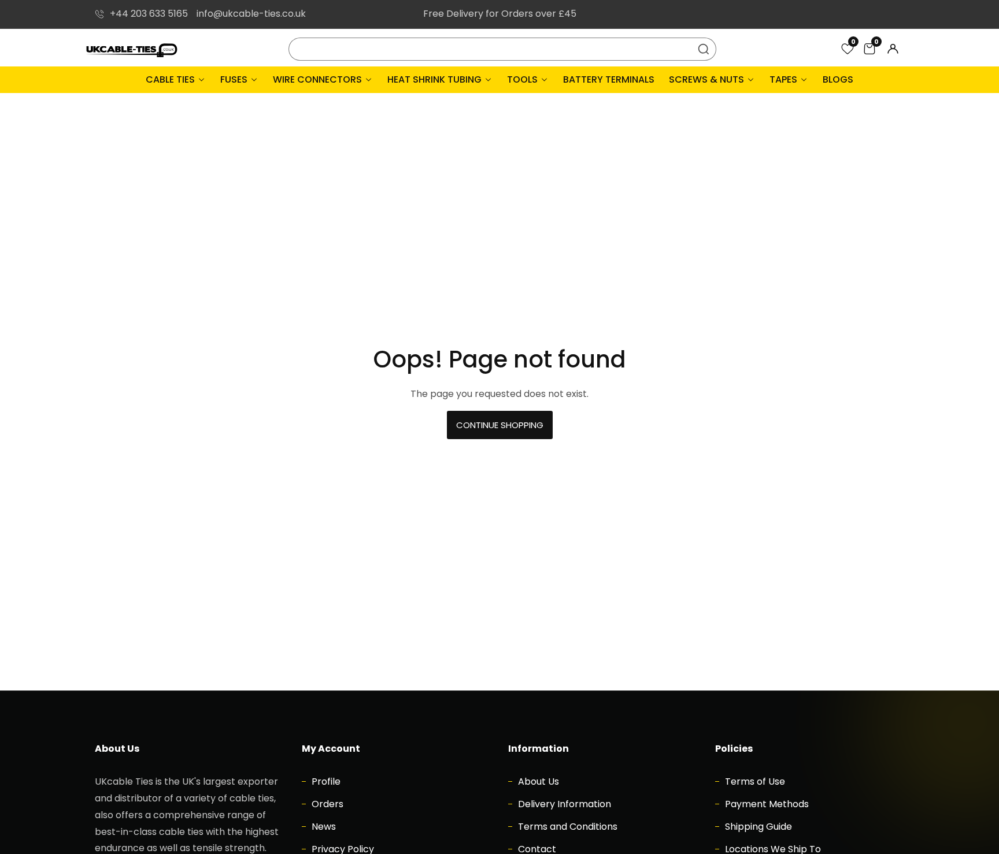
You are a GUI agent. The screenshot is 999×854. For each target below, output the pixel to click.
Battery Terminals (608, 79)
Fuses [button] (235, 79)
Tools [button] (523, 79)
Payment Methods (766, 804)
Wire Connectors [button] (318, 79)
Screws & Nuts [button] (707, 79)
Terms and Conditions (566, 826)
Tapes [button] (784, 79)
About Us (537, 781)
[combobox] (502, 49)
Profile (325, 781)
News (322, 826)
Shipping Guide (757, 826)
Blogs (838, 79)
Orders (326, 804)
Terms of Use (754, 781)
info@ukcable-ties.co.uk (251, 13)
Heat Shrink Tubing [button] (435, 79)
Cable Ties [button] (171, 79)
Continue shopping (499, 425)
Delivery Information (563, 804)
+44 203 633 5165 (149, 13)
